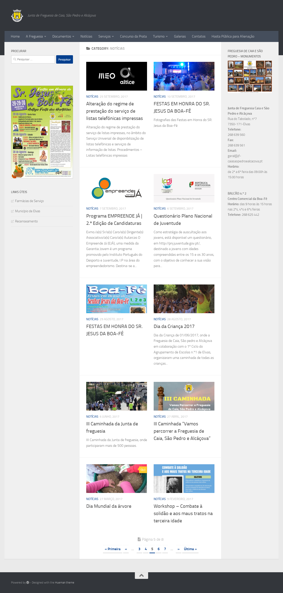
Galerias (180, 36)
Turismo (158, 36)
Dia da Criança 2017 (174, 326)
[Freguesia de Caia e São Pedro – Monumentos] (250, 92)
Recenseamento (26, 221)
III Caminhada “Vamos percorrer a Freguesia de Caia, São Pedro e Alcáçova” (182, 431)
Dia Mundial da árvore (108, 506)
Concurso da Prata (133, 36)
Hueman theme (64, 582)
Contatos (198, 36)
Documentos (61, 36)
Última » (190, 549)
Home (15, 36)
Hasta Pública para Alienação (233, 36)
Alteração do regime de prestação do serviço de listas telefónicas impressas (114, 111)
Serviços (104, 36)
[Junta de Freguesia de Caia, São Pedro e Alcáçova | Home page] (17, 15)
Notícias (86, 36)
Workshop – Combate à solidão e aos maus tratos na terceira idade (183, 513)
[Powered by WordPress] (27, 582)
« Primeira (112, 549)
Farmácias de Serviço (29, 201)
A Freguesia (34, 36)
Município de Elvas (27, 211)
